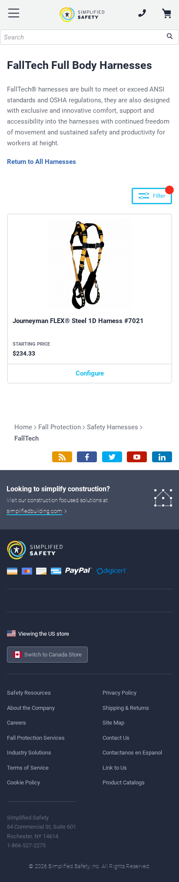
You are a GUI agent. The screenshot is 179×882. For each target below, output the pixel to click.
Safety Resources (29, 692)
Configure (90, 373)
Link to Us (115, 767)
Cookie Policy (23, 782)
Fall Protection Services (36, 738)
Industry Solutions (29, 752)
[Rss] (62, 456)
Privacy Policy (119, 692)
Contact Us (116, 738)
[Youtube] (137, 456)
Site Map (113, 722)
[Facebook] (87, 456)
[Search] (169, 37)
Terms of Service (28, 767)
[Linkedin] (162, 456)
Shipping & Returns (126, 708)
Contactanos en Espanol (132, 752)
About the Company (31, 708)
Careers (16, 722)
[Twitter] (112, 456)
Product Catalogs (124, 782)
